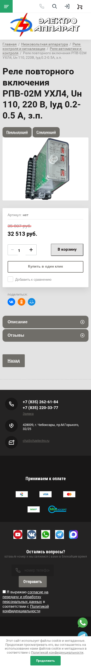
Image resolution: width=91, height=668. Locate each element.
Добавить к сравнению (33, 279)
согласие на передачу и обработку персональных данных (25, 597)
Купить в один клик (45, 266)
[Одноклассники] (21, 302)
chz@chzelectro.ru (36, 441)
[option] (45, 168)
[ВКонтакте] (11, 302)
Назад (14, 361)
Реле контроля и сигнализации (42, 46)
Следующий (46, 132)
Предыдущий (17, 132)
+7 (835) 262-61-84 (40, 401)
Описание (18, 322)
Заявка (28, 414)
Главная (10, 44)
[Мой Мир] (31, 302)
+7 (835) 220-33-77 (40, 407)
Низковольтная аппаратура (44, 44)
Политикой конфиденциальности (26, 608)
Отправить (32, 581)
